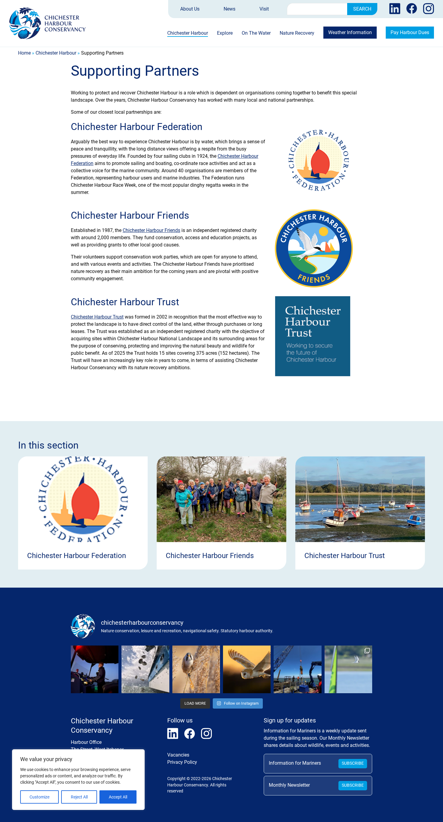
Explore (225, 33)
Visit (264, 9)
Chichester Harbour (187, 33)
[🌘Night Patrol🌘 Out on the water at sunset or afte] (94, 669)
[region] (78, 779)
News (229, 9)
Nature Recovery (297, 33)
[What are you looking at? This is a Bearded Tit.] (196, 669)
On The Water (256, 33)
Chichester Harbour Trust (97, 317)
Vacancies (178, 755)
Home (24, 53)
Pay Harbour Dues (410, 32)
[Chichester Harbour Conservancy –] (47, 23)
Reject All (79, 797)
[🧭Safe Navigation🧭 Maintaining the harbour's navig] (297, 669)
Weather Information (350, 32)
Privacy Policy (182, 762)
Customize (39, 797)
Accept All (118, 797)
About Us (190, 9)
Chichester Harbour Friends (151, 230)
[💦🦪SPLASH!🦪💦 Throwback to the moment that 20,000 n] (145, 669)
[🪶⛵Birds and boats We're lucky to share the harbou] (348, 669)
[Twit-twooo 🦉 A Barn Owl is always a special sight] (247, 669)
